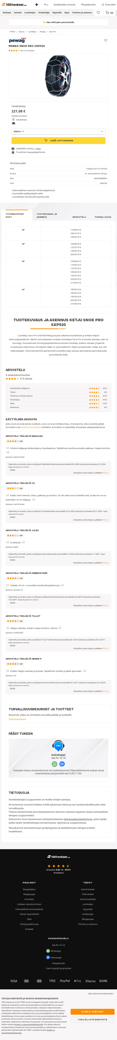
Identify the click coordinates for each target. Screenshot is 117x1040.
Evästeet (29, 929)
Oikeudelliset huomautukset (29, 909)
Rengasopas (29, 894)
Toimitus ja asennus (82, 12)
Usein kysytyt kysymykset (58, 968)
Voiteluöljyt (44, 12)
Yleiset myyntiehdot (29, 914)
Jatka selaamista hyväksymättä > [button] (101, 993)
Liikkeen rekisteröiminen (29, 904)
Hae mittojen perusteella (60, 22)
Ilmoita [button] (12, 470)
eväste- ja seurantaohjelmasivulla (29, 1024)
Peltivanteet (88, 894)
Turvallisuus (103, 217)
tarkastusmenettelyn (31, 427)
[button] (19, 467)
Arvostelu (79, 217)
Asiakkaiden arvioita (64, 4)
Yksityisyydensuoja (29, 924)
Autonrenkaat (87, 889)
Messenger (56, 957)
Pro (46, 4)
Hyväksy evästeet (92, 1012)
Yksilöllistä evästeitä (92, 1019)
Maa (29, 919)
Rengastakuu (29, 889)
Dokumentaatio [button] (17, 719)
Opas (66, 12)
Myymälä (57, 12)
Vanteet (18, 12)
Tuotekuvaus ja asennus (47, 215)
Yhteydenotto (88, 4)
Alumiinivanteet (88, 899)
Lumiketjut (29, 12)
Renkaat (7, 12)
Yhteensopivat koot (15, 215)
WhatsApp (56, 950)
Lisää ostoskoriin (61, 140)
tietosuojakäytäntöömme (78, 819)
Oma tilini (110, 4)
